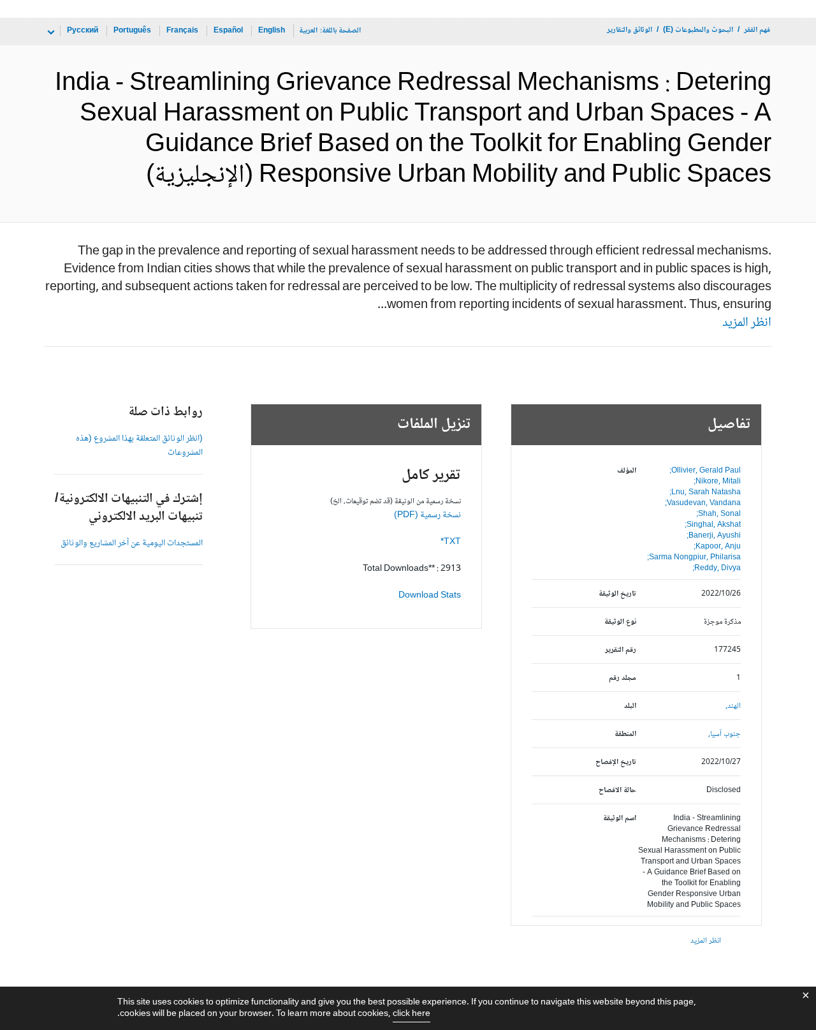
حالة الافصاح (617, 790)
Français (182, 31)
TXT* (451, 542)
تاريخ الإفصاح (615, 762)
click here (411, 1014)
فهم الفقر (757, 30)
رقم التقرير (620, 650)
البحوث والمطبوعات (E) (698, 30)
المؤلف (626, 471)
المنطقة (625, 734)
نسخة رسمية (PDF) (427, 515)
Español (228, 31)
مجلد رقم (622, 678)
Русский (82, 31)
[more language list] (50, 33)
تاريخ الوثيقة (617, 594)
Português (132, 31)
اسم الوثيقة (619, 818)
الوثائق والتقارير (629, 30)
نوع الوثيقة (620, 622)
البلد (630, 706)
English (271, 31)
